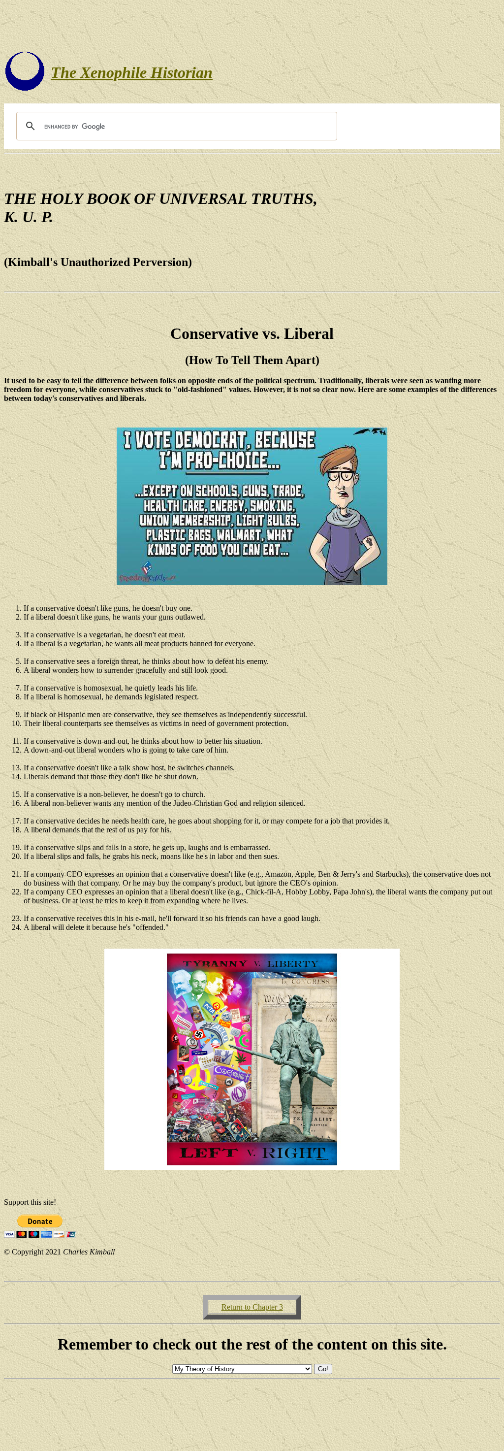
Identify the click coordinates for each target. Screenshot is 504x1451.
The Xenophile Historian (132, 72)
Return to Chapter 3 (252, 1307)
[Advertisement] (252, 26)
